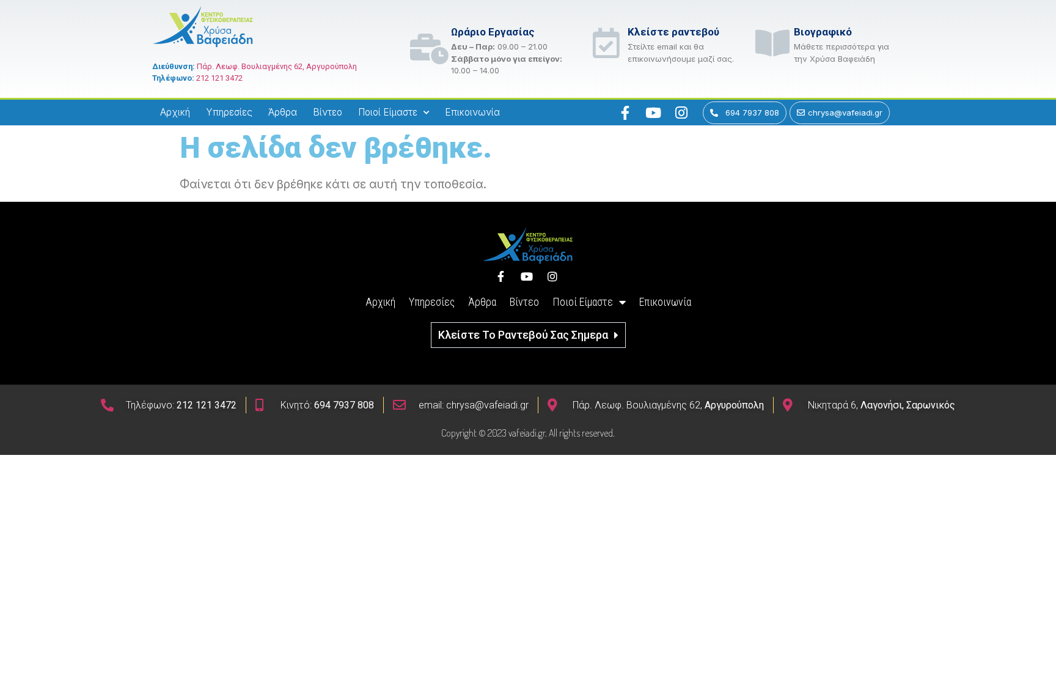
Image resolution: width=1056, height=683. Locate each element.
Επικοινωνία (472, 112)
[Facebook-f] (625, 112)
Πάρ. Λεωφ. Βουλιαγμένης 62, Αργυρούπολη (277, 66)
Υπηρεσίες (229, 112)
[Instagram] (681, 112)
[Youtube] (653, 112)
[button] (528, 335)
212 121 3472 (219, 78)
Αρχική (175, 112)
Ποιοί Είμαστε (387, 112)
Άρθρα (282, 112)
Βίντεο (327, 112)
